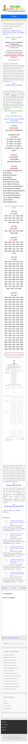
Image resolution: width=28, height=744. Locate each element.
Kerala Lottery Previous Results (14, 85)
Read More (19, 530)
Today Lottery (9, 32)
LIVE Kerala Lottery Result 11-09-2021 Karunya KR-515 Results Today (17, 522)
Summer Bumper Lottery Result (11, 678)
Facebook (12, 510)
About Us (4, 729)
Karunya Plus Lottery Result (10, 665)
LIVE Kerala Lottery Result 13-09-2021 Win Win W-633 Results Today (17, 574)
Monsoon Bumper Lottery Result (11, 683)
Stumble (7, 512)
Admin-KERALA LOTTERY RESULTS (14, 738)
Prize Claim (6, 703)
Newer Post (4, 588)
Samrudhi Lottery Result (9, 654)
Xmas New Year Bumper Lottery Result (12, 675)
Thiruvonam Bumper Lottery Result (11, 686)
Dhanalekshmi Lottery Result (10, 662)
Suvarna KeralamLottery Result (11, 668)
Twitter (19, 510)
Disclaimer (4, 722)
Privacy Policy (5, 724)
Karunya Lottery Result (9, 670)
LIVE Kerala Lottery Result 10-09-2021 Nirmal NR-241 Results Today (17, 548)
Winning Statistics (8, 708)
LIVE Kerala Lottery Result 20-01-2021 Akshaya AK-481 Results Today (13, 26)
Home (14, 588)
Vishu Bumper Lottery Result (10, 681)
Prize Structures (7, 705)
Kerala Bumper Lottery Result (10, 673)
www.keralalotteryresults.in (11, 737)
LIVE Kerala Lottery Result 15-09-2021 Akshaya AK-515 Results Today (17, 535)
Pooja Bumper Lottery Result (10, 689)
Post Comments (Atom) (13, 638)
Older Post (23, 588)
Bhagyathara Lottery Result (10, 657)
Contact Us (4, 727)
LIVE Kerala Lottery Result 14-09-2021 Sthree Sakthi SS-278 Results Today (17, 561)
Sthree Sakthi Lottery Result (10, 660)
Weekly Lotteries (17, 32)
